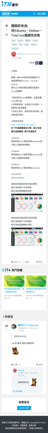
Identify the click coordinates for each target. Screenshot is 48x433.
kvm (20, 44)
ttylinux (34, 44)
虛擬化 (28, 40)
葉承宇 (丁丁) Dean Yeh (28, 325)
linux (13, 40)
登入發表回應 (17, 391)
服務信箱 (32, 425)
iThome (43, 422)
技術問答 (14, 14)
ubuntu (20, 40)
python (35, 40)
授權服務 (23, 425)
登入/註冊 (42, 14)
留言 (17, 262)
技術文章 (6, 14)
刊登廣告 (15, 425)
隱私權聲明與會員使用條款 (16, 428)
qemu (27, 44)
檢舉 (40, 262)
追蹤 (27, 262)
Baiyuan (20, 54)
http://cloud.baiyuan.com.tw (23, 124)
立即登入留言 (24, 408)
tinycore (15, 48)
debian (14, 44)
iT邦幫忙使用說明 (35, 428)
